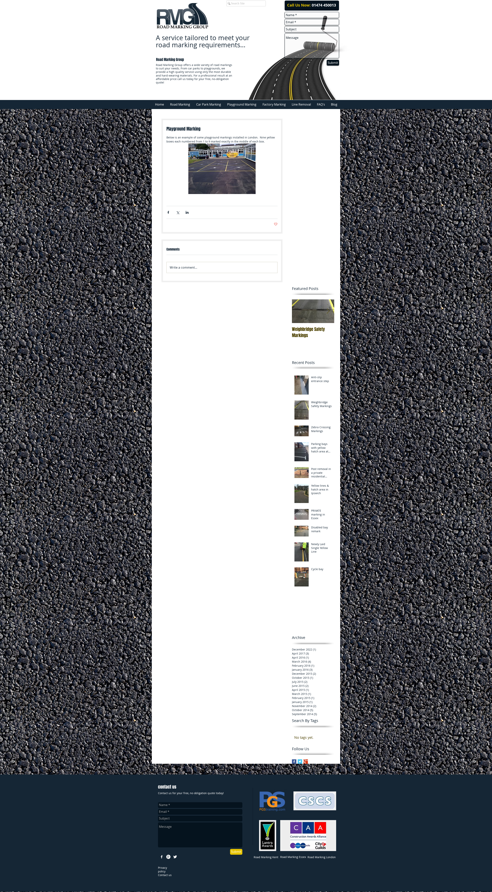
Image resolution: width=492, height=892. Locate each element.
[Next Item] (328, 311)
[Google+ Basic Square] (305, 761)
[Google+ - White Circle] (168, 857)
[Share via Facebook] (168, 212)
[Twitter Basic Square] (300, 761)
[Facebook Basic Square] (294, 761)
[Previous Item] (298, 311)
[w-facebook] (162, 857)
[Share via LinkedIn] (187, 212)
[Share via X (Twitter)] (178, 212)
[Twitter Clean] (175, 857)
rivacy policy (162, 869)
